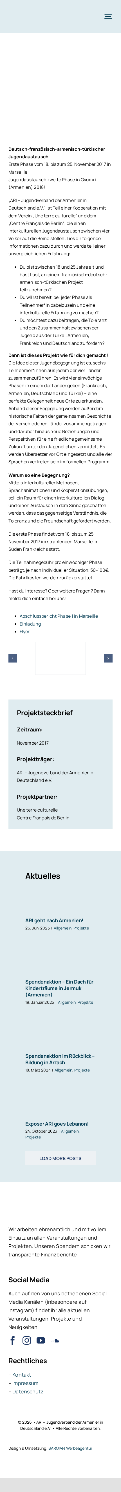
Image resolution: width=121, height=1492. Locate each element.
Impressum (25, 1383)
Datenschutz (27, 1391)
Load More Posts (60, 1158)
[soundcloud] (55, 1340)
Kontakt (21, 1374)
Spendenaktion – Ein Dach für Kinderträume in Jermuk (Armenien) (59, 988)
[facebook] (12, 1340)
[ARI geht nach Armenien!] (60, 902)
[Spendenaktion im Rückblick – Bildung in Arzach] (60, 1041)
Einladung (30, 624)
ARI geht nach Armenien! (54, 920)
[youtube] (41, 1340)
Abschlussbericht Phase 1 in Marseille (59, 616)
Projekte (81, 928)
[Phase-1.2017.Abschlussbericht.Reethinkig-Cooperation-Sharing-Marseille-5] (60, 645)
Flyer (25, 631)
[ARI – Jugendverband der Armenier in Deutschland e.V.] (28, 8)
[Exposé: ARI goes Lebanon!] (60, 1108)
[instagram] (27, 1340)
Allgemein (62, 928)
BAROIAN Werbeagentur (70, 1448)
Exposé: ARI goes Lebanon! (56, 1123)
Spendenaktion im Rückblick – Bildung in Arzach (60, 1059)
